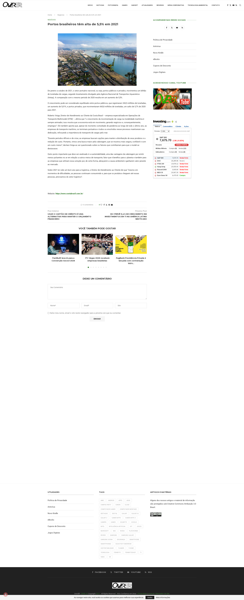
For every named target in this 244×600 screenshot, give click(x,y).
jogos (139, 526)
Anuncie (151, 594)
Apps (120, 500)
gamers (103, 522)
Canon (118, 505)
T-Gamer (121, 548)
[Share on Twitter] (106, 205)
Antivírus (157, 46)
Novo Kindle (158, 53)
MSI (114, 531)
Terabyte (117, 552)
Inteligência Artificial (117, 526)
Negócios (60, 15)
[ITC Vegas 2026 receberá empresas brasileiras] (97, 244)
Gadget (134, 5)
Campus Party (106, 505)
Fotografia (113, 5)
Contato (216, 5)
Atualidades (147, 5)
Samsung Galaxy (127, 535)
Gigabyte (123, 522)
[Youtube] (233, 5)
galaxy (124, 513)
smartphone (134, 539)
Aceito (149, 597)
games (113, 522)
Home (50, 15)
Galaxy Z (104, 518)
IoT (131, 526)
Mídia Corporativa (176, 5)
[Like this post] (101, 205)
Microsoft (105, 531)
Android (111, 500)
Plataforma (133, 531)
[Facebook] (227, 5)
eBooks (156, 59)
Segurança (121, 539)
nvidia (122, 531)
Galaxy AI (135, 513)
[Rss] (236, 5)
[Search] (240, 5)
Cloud (127, 505)
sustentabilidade (107, 548)
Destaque (104, 513)
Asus (128, 500)
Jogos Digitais (159, 72)
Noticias (100, 5)
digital (114, 513)
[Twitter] (230, 5)
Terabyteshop (130, 552)
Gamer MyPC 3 (130, 518)
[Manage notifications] (6, 594)
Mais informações (163, 597)
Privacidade (142, 594)
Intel (102, 526)
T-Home (131, 548)
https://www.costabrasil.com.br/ (69, 193)
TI (140, 552)
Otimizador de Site (162, 594)
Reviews (160, 5)
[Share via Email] (112, 205)
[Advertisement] (174, 289)
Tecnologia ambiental (198, 5)
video (103, 557)
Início (90, 5)
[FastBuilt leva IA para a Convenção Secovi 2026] (63, 244)
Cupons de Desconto (162, 66)
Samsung (113, 535)
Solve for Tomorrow (123, 544)
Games (124, 5)
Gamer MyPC (116, 518)
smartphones (106, 544)
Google (134, 522)
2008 (83, 594)
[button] (51, 251)
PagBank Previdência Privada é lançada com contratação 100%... (131, 261)
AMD (102, 500)
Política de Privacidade (162, 40)
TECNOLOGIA (105, 552)
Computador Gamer (108, 509)
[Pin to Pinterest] (109, 205)
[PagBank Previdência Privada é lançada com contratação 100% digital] (131, 244)
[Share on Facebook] (104, 205)
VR (110, 557)
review (103, 535)
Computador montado (128, 509)
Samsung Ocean (106, 539)
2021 (98, 594)
